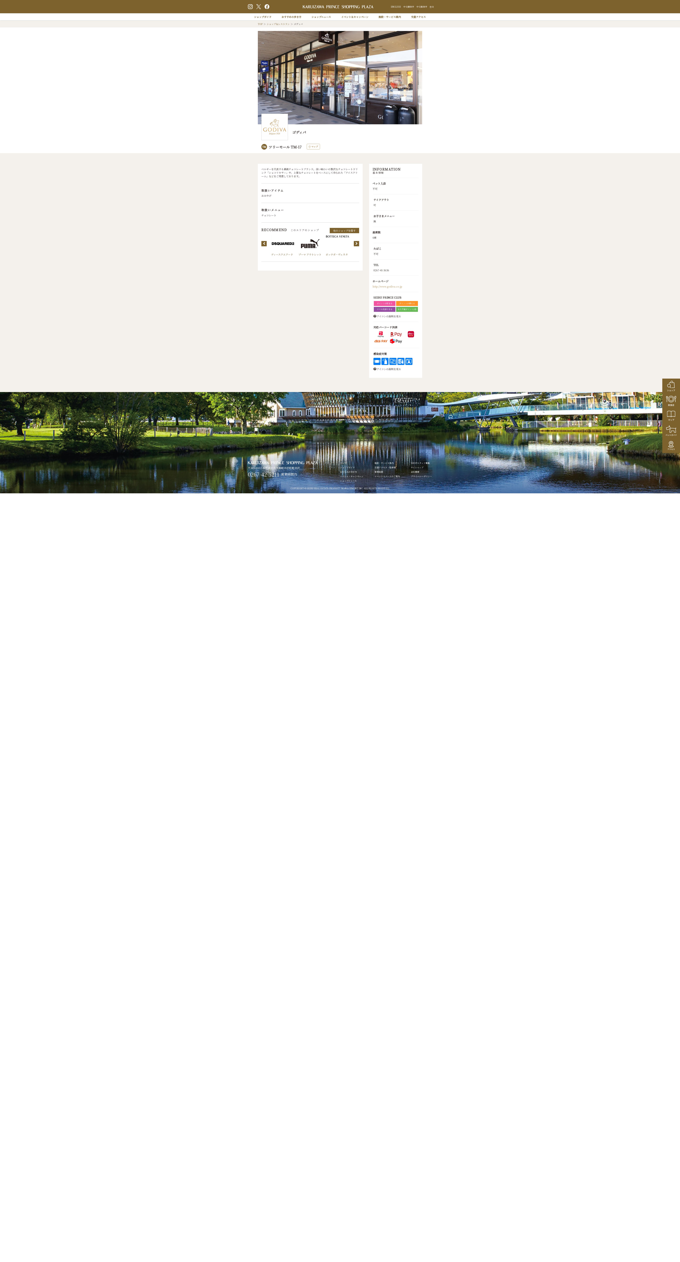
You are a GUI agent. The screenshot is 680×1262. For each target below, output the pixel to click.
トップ (343, 462)
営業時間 (379, 471)
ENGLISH (396, 6)
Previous (264, 243)
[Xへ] (258, 6)
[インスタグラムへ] (250, 6)
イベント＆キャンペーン (355, 17)
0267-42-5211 (263, 474)
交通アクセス (418, 17)
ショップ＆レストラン (278, 24)
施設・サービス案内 (390, 17)
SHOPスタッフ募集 (420, 462)
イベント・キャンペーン (351, 476)
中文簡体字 (408, 6)
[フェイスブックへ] (267, 6)
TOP (260, 24)
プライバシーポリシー (421, 476)
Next (356, 243)
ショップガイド (262, 17)
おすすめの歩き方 (291, 17)
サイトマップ (417, 467)
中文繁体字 (421, 6)
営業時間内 (289, 474)
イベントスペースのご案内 (387, 476)
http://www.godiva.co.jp (387, 286)
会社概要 (415, 471)
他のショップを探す (344, 230)
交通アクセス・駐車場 (385, 467)
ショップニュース (321, 17)
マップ (314, 146)
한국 (432, 6)
